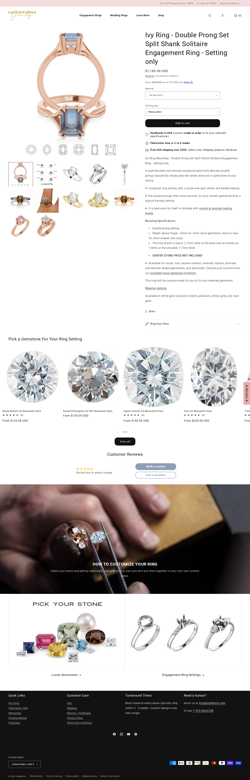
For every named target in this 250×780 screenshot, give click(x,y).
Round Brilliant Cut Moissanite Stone (22, 411)
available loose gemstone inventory (173, 273)
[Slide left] (117, 432)
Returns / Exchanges (79, 713)
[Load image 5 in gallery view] (72, 174)
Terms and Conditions (79, 723)
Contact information (109, 776)
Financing (14, 723)
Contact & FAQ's (206, 3)
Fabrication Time (18, 708)
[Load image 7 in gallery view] (124, 174)
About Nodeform (230, 3)
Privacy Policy (75, 718)
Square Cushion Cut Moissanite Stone (143, 411)
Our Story (14, 703)
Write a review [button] (155, 466)
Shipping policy (89, 776)
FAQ (69, 703)
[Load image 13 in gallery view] (21, 226)
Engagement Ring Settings (181, 675)
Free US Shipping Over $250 (177, 3)
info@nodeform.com (212, 703)
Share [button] (152, 311)
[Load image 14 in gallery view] (47, 226)
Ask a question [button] (155, 475)
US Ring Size (152, 105)
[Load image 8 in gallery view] (21, 201)
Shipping (149, 76)
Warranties (15, 713)
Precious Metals (18, 718)
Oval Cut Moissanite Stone (198, 411)
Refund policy (36, 776)
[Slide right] (132, 432)
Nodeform (21, 776)
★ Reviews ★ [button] (246, 393)
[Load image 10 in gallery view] (72, 201)
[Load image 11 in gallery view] (98, 201)
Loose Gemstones (65, 675)
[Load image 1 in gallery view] (21, 174)
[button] (193, 324)
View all (125, 441)
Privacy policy (72, 776)
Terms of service (54, 776)
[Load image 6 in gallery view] (98, 174)
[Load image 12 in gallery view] (124, 201)
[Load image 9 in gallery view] (47, 201)
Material (149, 88)
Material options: (156, 288)
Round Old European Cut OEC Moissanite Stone (88, 411)
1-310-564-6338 (203, 711)
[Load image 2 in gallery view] (47, 174)
